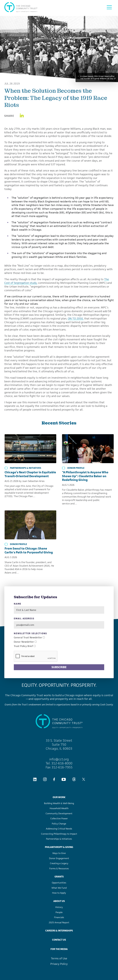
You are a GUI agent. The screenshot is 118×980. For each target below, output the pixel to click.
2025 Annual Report (59, 922)
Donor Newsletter (24, 641)
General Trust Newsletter (28, 637)
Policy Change (59, 823)
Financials (59, 917)
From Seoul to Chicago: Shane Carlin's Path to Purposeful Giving (29, 550)
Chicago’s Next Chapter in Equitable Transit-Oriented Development (30, 474)
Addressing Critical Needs (59, 828)
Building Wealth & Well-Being (59, 803)
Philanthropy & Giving (59, 847)
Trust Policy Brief (23, 646)
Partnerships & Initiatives (25, 468)
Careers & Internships (59, 930)
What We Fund (59, 887)
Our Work (59, 797)
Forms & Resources (59, 868)
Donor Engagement (59, 858)
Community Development (59, 813)
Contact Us (59, 939)
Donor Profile (75, 468)
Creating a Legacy (59, 863)
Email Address (24, 618)
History (59, 907)
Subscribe (59, 667)
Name (17, 604)
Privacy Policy (59, 964)
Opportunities (59, 882)
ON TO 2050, (75, 318)
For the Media (59, 949)
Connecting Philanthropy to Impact (59, 833)
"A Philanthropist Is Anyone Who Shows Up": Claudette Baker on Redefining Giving (85, 476)
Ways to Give (59, 853)
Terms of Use (59, 958)
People (59, 912)
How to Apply (59, 892)
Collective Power (59, 818)
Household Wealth (59, 808)
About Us (59, 901)
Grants (59, 876)
